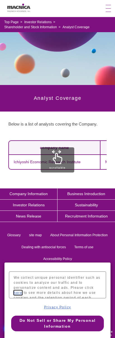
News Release (28, 216)
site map (35, 235)
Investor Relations (29, 205)
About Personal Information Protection (79, 235)
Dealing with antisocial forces (43, 247)
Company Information (28, 194)
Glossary (14, 235)
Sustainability (86, 205)
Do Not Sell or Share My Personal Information (58, 323)
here (18, 293)
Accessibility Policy (57, 259)
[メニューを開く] (108, 8)
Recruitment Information (86, 216)
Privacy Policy (57, 307)
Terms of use (84, 247)
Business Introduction (86, 194)
